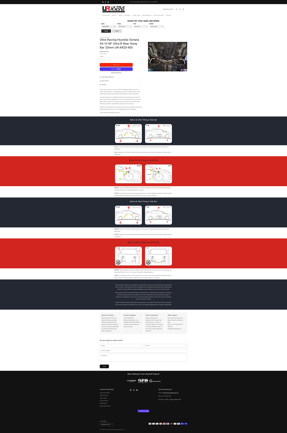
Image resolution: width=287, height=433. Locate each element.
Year (134, 23)
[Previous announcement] (127, 2)
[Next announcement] (159, 2)
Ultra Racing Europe (107, 429)
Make (102, 23)
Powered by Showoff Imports (118, 429)
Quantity (102, 56)
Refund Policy (103, 403)
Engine (151, 23)
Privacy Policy (103, 398)
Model (119, 23)
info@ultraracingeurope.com (170, 393)
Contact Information (105, 392)
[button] (114, 15)
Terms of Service (104, 395)
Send (104, 366)
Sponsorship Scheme (105, 406)
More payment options (116, 72)
